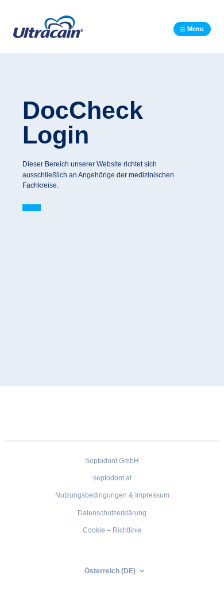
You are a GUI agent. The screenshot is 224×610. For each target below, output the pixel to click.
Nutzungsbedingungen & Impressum (112, 495)
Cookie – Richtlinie (112, 530)
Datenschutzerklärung (112, 513)
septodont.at (112, 478)
